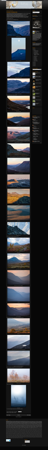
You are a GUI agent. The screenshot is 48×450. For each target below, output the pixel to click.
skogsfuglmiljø (27, 435)
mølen (11, 421)
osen (16, 422)
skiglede (16, 435)
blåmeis (36, 428)
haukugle (10, 422)
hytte (24, 431)
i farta (40, 431)
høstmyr (30, 431)
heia (12, 422)
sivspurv (7, 424)
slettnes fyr (34, 435)
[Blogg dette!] (19, 411)
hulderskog (19, 431)
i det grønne (39, 431)
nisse (36, 433)
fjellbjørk (21, 429)
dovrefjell (40, 424)
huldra (21, 431)
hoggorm (13, 431)
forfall (41, 422)
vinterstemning (26, 424)
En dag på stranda (35, 117)
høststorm (34, 431)
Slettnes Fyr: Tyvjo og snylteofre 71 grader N (38, 76)
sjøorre (11, 435)
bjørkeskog (26, 428)
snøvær (29, 422)
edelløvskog (34, 422)
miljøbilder (7, 433)
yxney (35, 427)
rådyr (26, 423)
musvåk (20, 433)
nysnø (40, 433)
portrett (20, 423)
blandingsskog (31, 428)
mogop (11, 433)
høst (9, 412)
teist (16, 427)
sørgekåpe (21, 436)
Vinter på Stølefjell (35, 139)
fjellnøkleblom (24, 429)
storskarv (12, 427)
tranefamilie (32, 436)
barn (35, 424)
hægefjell (26, 431)
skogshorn (30, 435)
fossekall (8, 423)
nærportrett (17, 423)
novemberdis (39, 433)
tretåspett (25, 427)
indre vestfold (35, 421)
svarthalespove (7, 436)
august (14, 428)
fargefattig (10, 429)
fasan (15, 429)
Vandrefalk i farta (37, 96)
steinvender (7, 427)
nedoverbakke (34, 433)
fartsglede (13, 429)
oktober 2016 (35, 52)
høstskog (32, 431)
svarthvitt (10, 436)
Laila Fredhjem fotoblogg (36, 141)
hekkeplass (11, 431)
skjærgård (18, 435)
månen (30, 433)
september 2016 (36, 53)
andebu (10, 428)
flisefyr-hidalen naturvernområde (37, 429)
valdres (15, 421)
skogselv (24, 435)
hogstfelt (15, 431)
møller (32, 433)
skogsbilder (12, 424)
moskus (14, 426)
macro (7, 426)
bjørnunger (28, 428)
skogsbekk (23, 422)
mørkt (14, 422)
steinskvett (15, 424)
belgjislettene (19, 428)
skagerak (13, 435)
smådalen (13, 412)
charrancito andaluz (35, 130)
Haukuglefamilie (37, 89)
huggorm (17, 431)
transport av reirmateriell (36, 436)
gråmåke (8, 422)
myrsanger (25, 433)
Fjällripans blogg (35, 133)
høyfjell (10, 412)
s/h (20, 422)
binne (23, 428)
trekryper (39, 436)
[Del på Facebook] (20, 411)
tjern (19, 424)
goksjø (40, 421)
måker (28, 433)
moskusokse (16, 426)
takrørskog (23, 436)
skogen (9, 424)
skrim (31, 435)
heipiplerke (10, 423)
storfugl (9, 427)
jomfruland (23, 421)
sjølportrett (9, 435)
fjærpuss (31, 429)
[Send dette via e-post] (18, 411)
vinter (26, 421)
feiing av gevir (18, 429)
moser (16, 433)
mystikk (27, 433)
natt (25, 426)
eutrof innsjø (8, 429)
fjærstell (33, 429)
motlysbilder (18, 433)
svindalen (16, 436)
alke (6, 428)
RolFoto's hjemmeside (35, 16)
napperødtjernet (22, 426)
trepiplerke (41, 436)
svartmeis (12, 436)
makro (13, 423)
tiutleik (28, 436)
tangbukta (15, 427)
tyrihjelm (27, 427)
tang (25, 436)
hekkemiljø (8, 431)
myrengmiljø (23, 433)
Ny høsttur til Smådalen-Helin (12, 12)
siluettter (7, 435)
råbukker (34, 426)
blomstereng (34, 428)
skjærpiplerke (21, 435)
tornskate (22, 427)
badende (17, 428)
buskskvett (38, 424)
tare (26, 436)
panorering (18, 422)
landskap (7, 421)
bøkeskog (29, 421)
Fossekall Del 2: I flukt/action (37, 103)
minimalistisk (9, 433)
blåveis (38, 428)
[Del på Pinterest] (21, 411)
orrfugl (29, 426)
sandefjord (32, 421)
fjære (27, 429)
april (30, 424)
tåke (17, 421)
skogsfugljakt (26, 422)
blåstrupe (32, 422)
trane (20, 424)
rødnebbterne (37, 426)
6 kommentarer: (15, 411)
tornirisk (30, 436)
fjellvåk (26, 429)
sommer (28, 423)
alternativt (8, 428)
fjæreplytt (29, 429)
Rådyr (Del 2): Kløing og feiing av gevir (38, 79)
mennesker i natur (10, 426)
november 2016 (36, 51)
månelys (19, 426)
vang (29, 427)
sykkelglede (19, 436)
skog (22, 435)
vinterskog (35, 423)
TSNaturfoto (34, 138)
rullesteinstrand (23, 423)
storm (17, 424)
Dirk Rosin (34, 119)
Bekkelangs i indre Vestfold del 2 (38, 93)
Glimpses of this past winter (36, 128)
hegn (6, 431)
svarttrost (14, 436)
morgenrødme (14, 433)
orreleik (27, 426)
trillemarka (23, 424)
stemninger (15, 412)
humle (23, 431)
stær (30, 423)
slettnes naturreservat (37, 435)
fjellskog (39, 422)
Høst (33, 136)
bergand (22, 428)
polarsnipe (32, 426)
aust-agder (33, 424)
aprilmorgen (13, 428)
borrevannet (40, 428)
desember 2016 (36, 50)
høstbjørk (28, 431)
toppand (20, 427)
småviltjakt (40, 435)
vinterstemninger (32, 427)
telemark (32, 423)
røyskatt (40, 426)
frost (38, 421)
